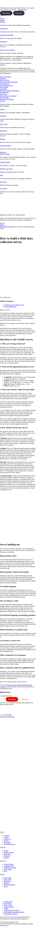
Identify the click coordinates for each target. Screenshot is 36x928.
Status (5, 886)
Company (7, 835)
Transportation (4, 97)
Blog (1, 175)
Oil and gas (3, 94)
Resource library (5, 154)
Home (2, 227)
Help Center (3, 124)
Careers (6, 837)
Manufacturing (4, 92)
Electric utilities (4, 80)
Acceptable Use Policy (11, 914)
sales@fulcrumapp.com (7, 716)
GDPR (6, 908)
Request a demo (9, 852)
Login (2, 15)
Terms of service (9, 907)
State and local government (8, 96)
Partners (2, 109)
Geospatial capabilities (7, 35)
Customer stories (5, 162)
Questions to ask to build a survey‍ (14, 305)
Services (2, 101)
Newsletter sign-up (9, 844)
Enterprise (3, 116)
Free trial (19, 13)
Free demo (6, 13)
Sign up (2, 223)
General (10, 227)
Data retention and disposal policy (14, 912)
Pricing (6, 851)
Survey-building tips (10, 306)
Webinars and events (6, 169)
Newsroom (3, 182)
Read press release (5, 77)
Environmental (4, 83)
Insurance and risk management (9, 90)
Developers (3, 131)
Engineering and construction (9, 82)
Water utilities (4, 87)
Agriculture (3, 89)
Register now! (22, 10)
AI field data (4, 28)
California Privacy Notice (11, 910)
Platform (2, 22)
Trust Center (7, 879)
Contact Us (7, 839)
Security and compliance (7, 50)
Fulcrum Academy (5, 145)
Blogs (6, 227)
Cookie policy (8, 901)
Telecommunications (6, 85)
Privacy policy (8, 905)
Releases (2, 139)
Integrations (3, 41)
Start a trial (7, 854)
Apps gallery (8, 869)
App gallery (3, 188)
